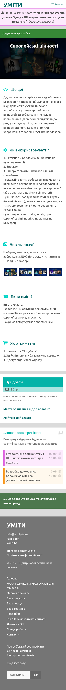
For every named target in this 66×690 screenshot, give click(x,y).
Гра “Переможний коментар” (26, 619)
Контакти (13, 634)
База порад (14, 603)
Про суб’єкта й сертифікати (25, 646)
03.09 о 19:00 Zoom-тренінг (33, 17)
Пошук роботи (16, 629)
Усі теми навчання (19, 650)
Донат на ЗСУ (16, 624)
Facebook (13, 538)
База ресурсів (16, 598)
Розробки (13, 613)
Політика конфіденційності (25, 555)
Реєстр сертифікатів (21, 655)
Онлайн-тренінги (18, 593)
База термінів (16, 608)
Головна (12, 578)
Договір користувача (21, 550)
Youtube (12, 542)
